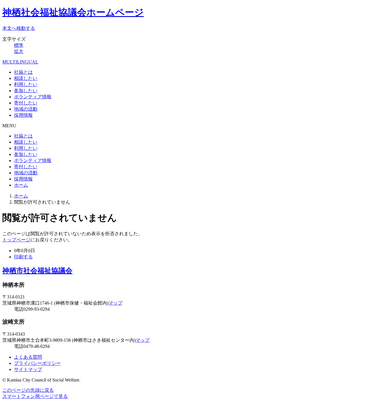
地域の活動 (25, 108)
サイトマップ (28, 369)
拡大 (18, 51)
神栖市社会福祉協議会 (37, 270)
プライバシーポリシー (37, 363)
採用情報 (23, 115)
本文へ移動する (18, 28)
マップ (115, 302)
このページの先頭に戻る (28, 390)
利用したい (25, 84)
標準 (18, 45)
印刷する (23, 256)
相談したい (25, 78)
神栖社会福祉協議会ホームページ (73, 12)
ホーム (21, 185)
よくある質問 (28, 357)
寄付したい (25, 102)
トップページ (16, 239)
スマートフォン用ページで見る (35, 396)
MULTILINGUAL (20, 61)
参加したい (25, 90)
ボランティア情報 (32, 96)
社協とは (23, 72)
